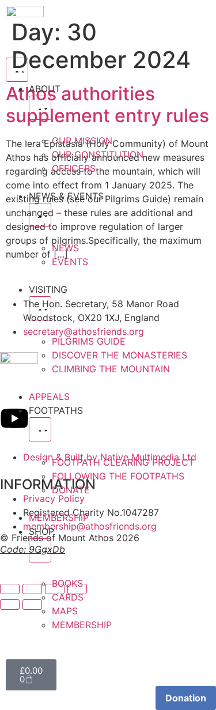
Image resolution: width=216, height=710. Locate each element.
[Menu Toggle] (17, 70)
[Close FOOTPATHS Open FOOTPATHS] (40, 429)
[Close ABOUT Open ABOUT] (40, 108)
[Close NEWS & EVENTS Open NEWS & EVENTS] (40, 215)
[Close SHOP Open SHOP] (40, 550)
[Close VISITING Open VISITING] (40, 308)
